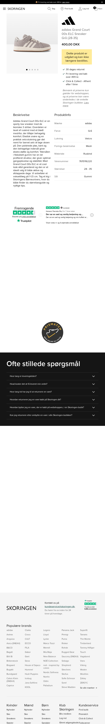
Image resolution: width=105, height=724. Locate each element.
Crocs (27, 634)
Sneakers (11, 718)
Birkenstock (12, 660)
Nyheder (11, 709)
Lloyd (46, 634)
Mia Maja (47, 652)
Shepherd (66, 665)
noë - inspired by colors (51, 666)
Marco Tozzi (49, 643)
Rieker (65, 643)
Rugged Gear (68, 652)
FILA (27, 647)
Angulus (10, 638)
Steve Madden (68, 687)
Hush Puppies (31, 674)
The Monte (85, 638)
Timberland (85, 643)
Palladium (48, 685)
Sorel (64, 682)
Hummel (29, 669)
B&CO (9, 647)
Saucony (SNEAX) (70, 656)
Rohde (65, 647)
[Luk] (102, 2)
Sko (8, 714)
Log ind (62, 718)
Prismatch (83, 714)
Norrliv (46, 676)
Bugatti (10, 669)
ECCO (28, 643)
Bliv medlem (65, 713)
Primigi (65, 634)
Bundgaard (12, 674)
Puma (64, 638)
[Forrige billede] (12, 43)
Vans (82, 660)
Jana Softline (31, 682)
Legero (46, 630)
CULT (27, 638)
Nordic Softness (50, 672)
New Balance (49, 656)
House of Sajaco (32, 665)
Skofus (65, 674)
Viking (83, 665)
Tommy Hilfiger (87, 647)
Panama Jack (68, 630)
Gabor (28, 652)
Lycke (46, 638)
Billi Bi (10, 656)
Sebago (65, 660)
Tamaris (83, 634)
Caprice (10, 685)
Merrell (46, 647)
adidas (10, 630)
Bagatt (10, 652)
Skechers (66, 669)
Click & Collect (86, 718)
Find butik (83, 709)
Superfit (84, 630)
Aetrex (10, 634)
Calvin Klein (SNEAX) (12, 679)
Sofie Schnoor (68, 678)
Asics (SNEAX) (13, 643)
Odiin (46, 681)
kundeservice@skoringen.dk (60, 606)
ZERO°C (84, 682)
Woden (83, 669)
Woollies (84, 674)
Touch (83, 652)
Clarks (28, 630)
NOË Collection (50, 660)
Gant (27, 656)
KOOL (27, 687)
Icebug (28, 678)
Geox (27, 660)
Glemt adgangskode (68, 722)
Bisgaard (11, 665)
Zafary (83, 678)
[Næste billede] (52, 43)
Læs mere (65, 2)
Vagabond (85, 656)
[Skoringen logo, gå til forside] (16, 9)
